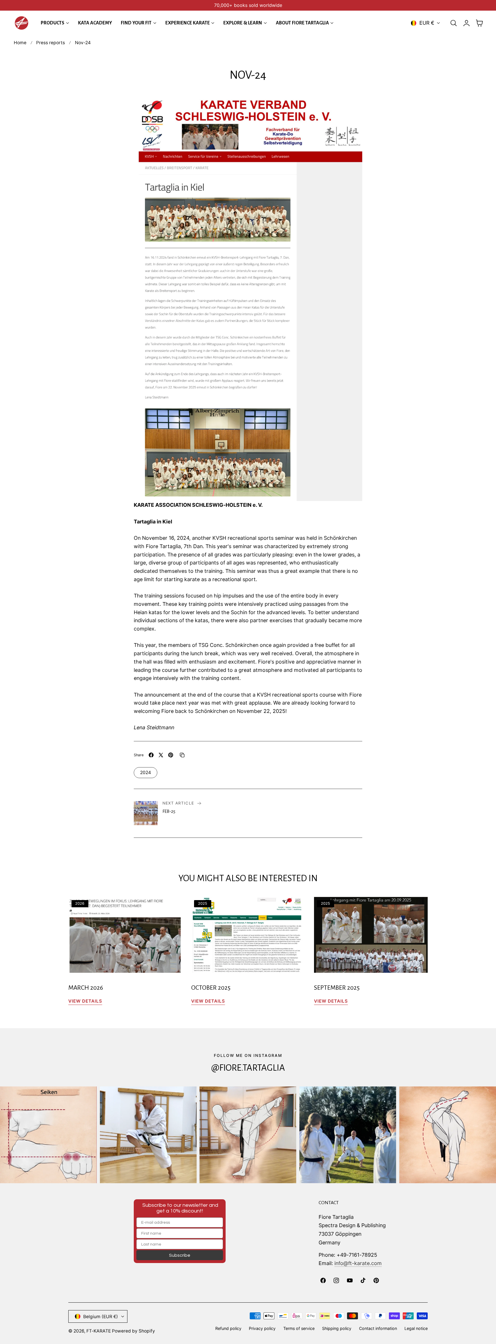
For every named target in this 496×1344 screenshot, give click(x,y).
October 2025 (210, 987)
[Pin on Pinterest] (171, 755)
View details (85, 1001)
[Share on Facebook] (151, 755)
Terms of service (299, 1328)
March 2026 (85, 987)
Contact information (378, 1328)
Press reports (50, 42)
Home (20, 42)
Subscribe (179, 1255)
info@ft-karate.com (358, 1263)
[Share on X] (161, 755)
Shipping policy (336, 1328)
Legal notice (416, 1328)
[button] (453, 23)
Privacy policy (262, 1328)
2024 (145, 772)
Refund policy (228, 1328)
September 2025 (337, 987)
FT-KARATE (98, 1331)
